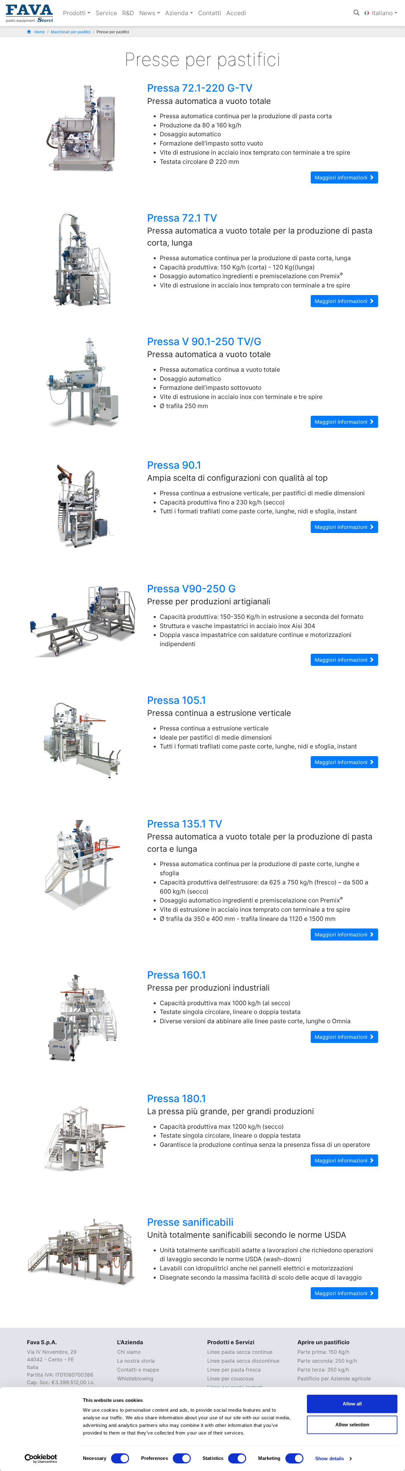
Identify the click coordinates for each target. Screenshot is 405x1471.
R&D (128, 13)
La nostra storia (136, 1361)
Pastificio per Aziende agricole (334, 1378)
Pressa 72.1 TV (182, 218)
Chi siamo (129, 1352)
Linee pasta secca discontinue (243, 1361)
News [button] (147, 13)
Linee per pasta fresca (234, 1369)
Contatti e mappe (138, 1369)
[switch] (182, 1458)
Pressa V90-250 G (191, 588)
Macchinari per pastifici (70, 32)
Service (106, 13)
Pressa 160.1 (176, 975)
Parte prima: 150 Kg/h (323, 1352)
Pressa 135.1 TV (184, 824)
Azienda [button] (176, 13)
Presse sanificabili (190, 1222)
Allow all (352, 1403)
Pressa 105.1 (176, 700)
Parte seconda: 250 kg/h (327, 1361)
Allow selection (352, 1424)
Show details (329, 1458)
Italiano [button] (381, 13)
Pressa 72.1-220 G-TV (199, 88)
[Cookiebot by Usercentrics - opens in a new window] (41, 1458)
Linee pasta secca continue (239, 1352)
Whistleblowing (135, 1378)
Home (39, 32)
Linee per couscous (230, 1378)
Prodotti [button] (74, 13)
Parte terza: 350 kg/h (323, 1369)
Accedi (236, 13)
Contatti (209, 13)
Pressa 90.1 (174, 465)
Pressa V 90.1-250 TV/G (204, 341)
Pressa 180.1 (176, 1098)
